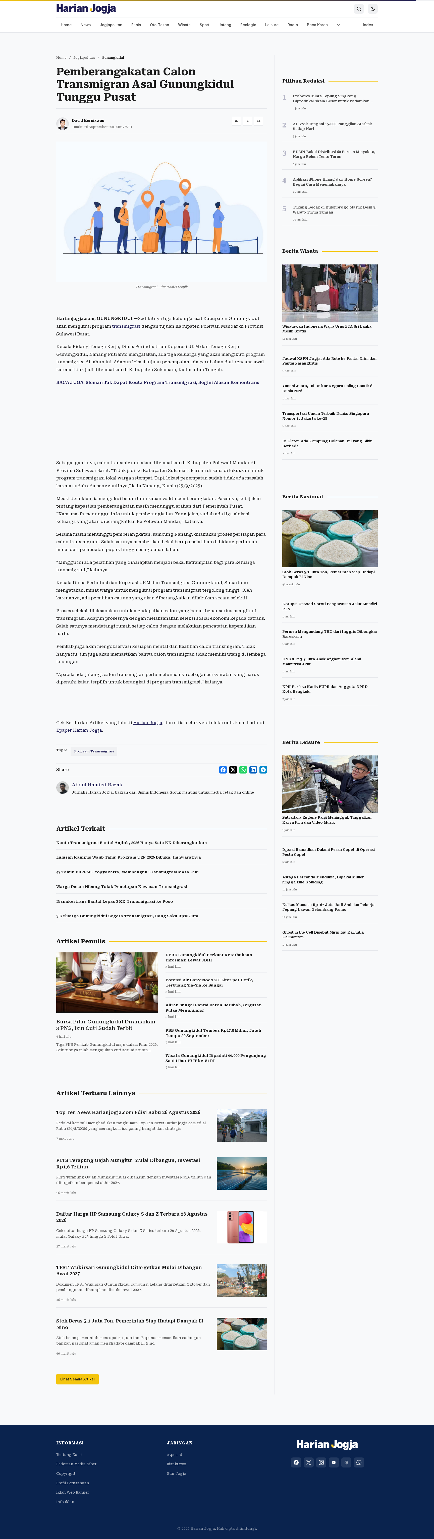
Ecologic (248, 24)
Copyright (65, 1474)
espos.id (174, 1455)
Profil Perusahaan (72, 1483)
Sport (204, 24)
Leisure (272, 24)
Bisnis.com (176, 1464)
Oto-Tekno (159, 24)
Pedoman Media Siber (76, 1464)
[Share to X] (233, 770)
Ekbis (136, 24)
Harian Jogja (147, 722)
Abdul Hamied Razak (97, 784)
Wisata (184, 24)
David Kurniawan (88, 120)
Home (66, 24)
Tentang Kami (69, 1455)
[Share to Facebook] (223, 770)
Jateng (225, 24)
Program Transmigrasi (94, 751)
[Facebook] (296, 1462)
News (86, 24)
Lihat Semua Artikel (77, 1379)
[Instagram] (321, 1462)
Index (368, 24)
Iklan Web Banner (72, 1492)
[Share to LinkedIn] (253, 770)
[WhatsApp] (359, 1462)
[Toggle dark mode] (373, 9)
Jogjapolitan (111, 24)
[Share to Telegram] (263, 770)
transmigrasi (126, 326)
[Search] (359, 9)
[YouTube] (334, 1462)
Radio (293, 24)
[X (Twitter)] (309, 1462)
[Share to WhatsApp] (243, 770)
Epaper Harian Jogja (79, 730)
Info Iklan (65, 1502)
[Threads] (346, 1462)
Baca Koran (317, 24)
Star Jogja (176, 1474)
